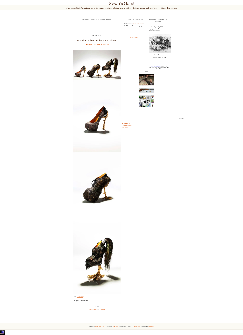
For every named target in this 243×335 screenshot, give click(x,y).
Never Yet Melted (121, 3)
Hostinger (151, 326)
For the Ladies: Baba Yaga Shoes (96, 40)
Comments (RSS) (127, 125)
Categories (134, 38)
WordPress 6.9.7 (100, 326)
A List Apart (137, 326)
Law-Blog (115, 326)
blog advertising (155, 66)
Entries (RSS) (126, 123)
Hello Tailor (80, 297)
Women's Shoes (101, 44)
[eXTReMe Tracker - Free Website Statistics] (2, 334)
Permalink (102, 309)
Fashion (89, 44)
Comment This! (93, 309)
